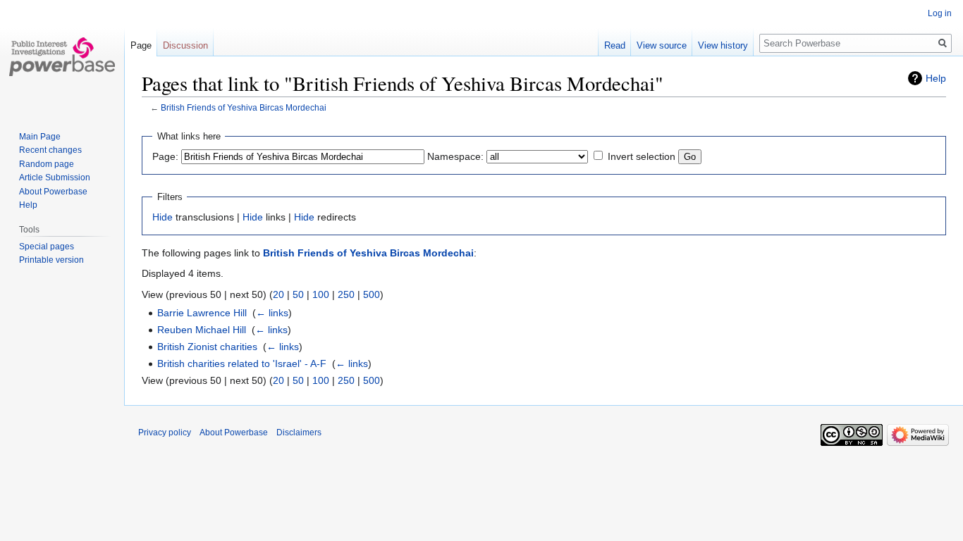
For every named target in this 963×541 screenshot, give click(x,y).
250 (346, 294)
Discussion (185, 45)
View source (662, 45)
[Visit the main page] (62, 56)
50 (298, 294)
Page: (165, 156)
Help (936, 78)
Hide (162, 217)
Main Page (40, 137)
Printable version (51, 260)
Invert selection (641, 156)
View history (723, 45)
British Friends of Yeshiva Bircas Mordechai (243, 107)
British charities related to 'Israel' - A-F (241, 363)
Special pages (46, 246)
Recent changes (50, 150)
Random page (46, 164)
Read (614, 45)
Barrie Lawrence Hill (202, 312)
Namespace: (455, 156)
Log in (940, 13)
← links (272, 312)
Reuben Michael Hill (201, 329)
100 (320, 294)
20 (278, 294)
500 (371, 294)
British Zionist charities (207, 346)
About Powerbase (53, 192)
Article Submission (54, 177)
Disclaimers (298, 432)
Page (141, 45)
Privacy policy (164, 432)
